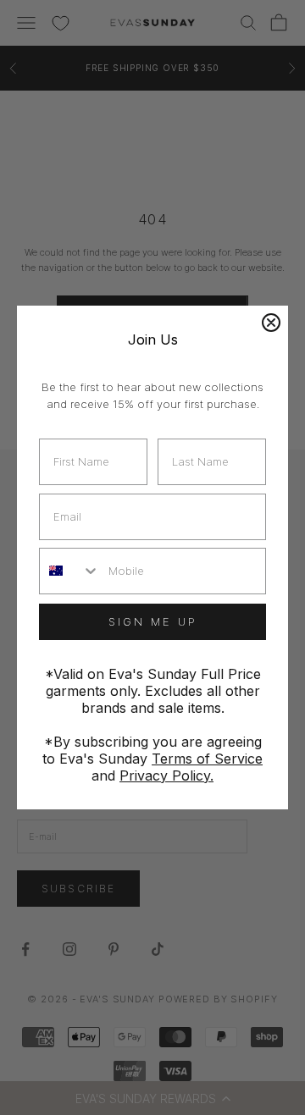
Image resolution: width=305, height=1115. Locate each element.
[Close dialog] (271, 322)
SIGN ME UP (152, 621)
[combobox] (70, 571)
